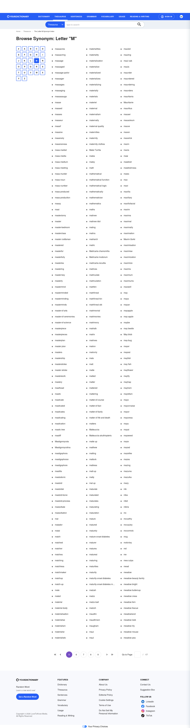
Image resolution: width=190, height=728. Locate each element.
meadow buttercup (132, 590)
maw (126, 155)
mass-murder (61, 173)
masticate (59, 399)
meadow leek (130, 619)
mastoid (58, 483)
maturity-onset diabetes (100, 578)
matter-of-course (96, 399)
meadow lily (129, 625)
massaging (60, 90)
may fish (127, 364)
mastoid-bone (61, 494)
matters (92, 423)
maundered (129, 78)
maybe (127, 322)
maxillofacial (129, 203)
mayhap (127, 381)
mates (92, 155)
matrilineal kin (95, 298)
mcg (126, 536)
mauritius (128, 108)
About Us (103, 684)
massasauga (61, 96)
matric (92, 245)
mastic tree (60, 429)
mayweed (128, 435)
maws (126, 173)
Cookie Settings (106, 700)
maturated (93, 494)
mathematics (95, 203)
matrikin (93, 286)
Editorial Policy (106, 694)
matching (59, 560)
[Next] (106, 654)
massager (59, 78)
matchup (59, 578)
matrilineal (94, 292)
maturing (93, 560)
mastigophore (61, 465)
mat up (92, 483)
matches (59, 554)
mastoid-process (62, 500)
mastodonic (60, 477)
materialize (94, 66)
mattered (93, 387)
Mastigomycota (62, 441)
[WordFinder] (181, 16)
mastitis (58, 471)
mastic (58, 393)
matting (92, 453)
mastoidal (59, 488)
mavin (126, 143)
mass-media (60, 155)
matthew (93, 447)
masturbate (60, 506)
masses (58, 114)
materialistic (60, 637)
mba (126, 494)
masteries (59, 262)
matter (92, 381)
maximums (129, 280)
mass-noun (60, 179)
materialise (60, 619)
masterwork (60, 375)
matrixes (93, 340)
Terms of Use (105, 705)
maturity (93, 572)
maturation (94, 512)
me (125, 554)
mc (125, 512)
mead (126, 566)
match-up (59, 584)
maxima (127, 215)
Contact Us (145, 684)
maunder (128, 72)
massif (58, 126)
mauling (127, 54)
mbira (126, 506)
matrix (92, 334)
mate (57, 590)
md (125, 548)
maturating (94, 506)
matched (59, 542)
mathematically (96, 191)
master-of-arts (61, 310)
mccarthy (128, 518)
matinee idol (95, 221)
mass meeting (61, 167)
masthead (59, 387)
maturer (92, 542)
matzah (92, 590)
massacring (60, 54)
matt (91, 364)
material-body (61, 607)
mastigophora (61, 453)
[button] (166, 16)
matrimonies (95, 316)
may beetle (129, 328)
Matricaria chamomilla (99, 251)
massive (59, 132)
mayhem (128, 387)
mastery (58, 381)
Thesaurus (53, 24)
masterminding (62, 298)
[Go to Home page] (18, 16)
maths (92, 209)
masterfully (60, 257)
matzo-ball (94, 602)
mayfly (127, 375)
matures (93, 548)
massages (59, 84)
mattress (93, 465)
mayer (126, 346)
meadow (128, 572)
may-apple (128, 316)
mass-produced (62, 191)
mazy (126, 483)
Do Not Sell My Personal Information (108, 712)
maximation (129, 233)
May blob (128, 334)
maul (91, 637)
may (126, 292)
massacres (60, 48)
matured (93, 524)
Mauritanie (128, 102)
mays (126, 423)
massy (58, 203)
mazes (127, 459)
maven (127, 132)
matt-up (92, 471)
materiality (94, 54)
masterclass (60, 233)
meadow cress (130, 596)
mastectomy (60, 215)
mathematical (95, 173)
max (126, 179)
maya (126, 298)
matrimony (94, 322)
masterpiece (60, 328)
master (58, 221)
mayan (127, 304)
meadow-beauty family (134, 578)
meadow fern (130, 602)
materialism (60, 625)
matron (92, 346)
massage (59, 60)
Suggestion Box (147, 689)
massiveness (61, 143)
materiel (93, 102)
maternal (93, 108)
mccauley (128, 524)
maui (91, 631)
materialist (59, 631)
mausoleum (129, 120)
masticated (60, 405)
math (91, 167)
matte (91, 370)
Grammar (62, 700)
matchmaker (60, 572)
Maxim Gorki (129, 239)
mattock (92, 459)
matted (92, 375)
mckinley (128, 542)
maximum (128, 274)
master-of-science (63, 322)
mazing (127, 465)
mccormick (129, 530)
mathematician (96, 197)
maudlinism (94, 619)
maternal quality (96, 126)
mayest (127, 352)
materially (93, 90)
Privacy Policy (105, 689)
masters (58, 352)
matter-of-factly (96, 411)
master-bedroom (62, 227)
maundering (129, 84)
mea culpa (128, 560)
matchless (59, 566)
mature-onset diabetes (99, 536)
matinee (93, 215)
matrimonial (94, 310)
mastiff (58, 435)
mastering (59, 268)
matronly (93, 352)
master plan (60, 346)
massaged (59, 66)
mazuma (128, 471)
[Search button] (140, 24)
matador (58, 524)
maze (126, 441)
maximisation (130, 245)
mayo (126, 399)
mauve (127, 126)
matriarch (93, 239)
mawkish (128, 161)
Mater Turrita (95, 149)
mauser (127, 114)
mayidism (128, 393)
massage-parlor (62, 72)
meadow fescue (131, 607)
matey (92, 161)
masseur (59, 120)
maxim (127, 209)
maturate (93, 488)
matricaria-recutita (97, 262)
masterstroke (61, 364)
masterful (59, 251)
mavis (126, 149)
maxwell (127, 286)
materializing (95, 84)
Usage (61, 710)
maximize (128, 262)
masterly (59, 280)
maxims (127, 268)
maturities (93, 566)
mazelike (128, 453)
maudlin (93, 613)
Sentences (62, 694)
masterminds (61, 304)
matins (92, 233)
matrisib (93, 328)
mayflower (128, 370)
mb (125, 488)
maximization (130, 257)
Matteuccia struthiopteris (100, 435)
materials (93, 96)
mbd (126, 500)
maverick (128, 138)
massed (58, 108)
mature (92, 518)
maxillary (128, 197)
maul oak (128, 60)
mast (57, 209)
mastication (60, 423)
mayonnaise (129, 405)
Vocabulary (63, 705)
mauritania (128, 96)
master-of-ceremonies (65, 316)
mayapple (128, 310)
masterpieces (61, 334)
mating (92, 227)
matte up (93, 441)
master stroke (61, 370)
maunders (128, 90)
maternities (94, 132)
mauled (127, 48)
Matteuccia (94, 429)
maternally (94, 120)
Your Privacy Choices (98, 726)
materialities (94, 48)
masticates (60, 411)
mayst (126, 429)
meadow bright (130, 584)
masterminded (61, 292)
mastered (59, 245)
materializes (94, 78)
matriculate (94, 274)
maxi (126, 185)
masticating (60, 417)
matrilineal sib (95, 304)
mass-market (61, 149)
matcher (58, 548)
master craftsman (63, 239)
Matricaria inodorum (98, 257)
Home (18, 31)
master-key (60, 274)
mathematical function (99, 179)
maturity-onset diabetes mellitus (102, 584)
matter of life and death (99, 417)
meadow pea (130, 637)
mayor (126, 411)
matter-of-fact (95, 405)
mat (56, 518)
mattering (93, 393)
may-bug (128, 340)
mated (58, 596)
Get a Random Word (27, 696)
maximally (128, 227)
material (58, 602)
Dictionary (62, 684)
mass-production (62, 197)
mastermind (60, 286)
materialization (96, 60)
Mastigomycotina (62, 447)
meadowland (130, 613)
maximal (127, 221)
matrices (93, 268)
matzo (92, 596)
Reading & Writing (66, 715)
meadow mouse (131, 631)
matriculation (95, 280)
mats (91, 358)
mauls (126, 66)
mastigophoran (62, 459)
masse (58, 102)
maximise (128, 251)
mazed (127, 447)
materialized (95, 72)
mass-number (61, 185)
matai (57, 530)
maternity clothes (97, 143)
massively (59, 138)
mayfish (127, 358)
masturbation (61, 512)
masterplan (60, 340)
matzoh (92, 607)
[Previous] (60, 654)
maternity (93, 138)
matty (91, 477)
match (57, 536)
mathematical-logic (98, 185)
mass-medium (61, 161)
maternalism (95, 114)
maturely (93, 530)
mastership (60, 358)
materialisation (61, 613)
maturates (93, 500)
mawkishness (130, 167)
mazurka (128, 477)
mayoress (128, 417)
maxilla (127, 191)
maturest (93, 554)
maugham (93, 625)
